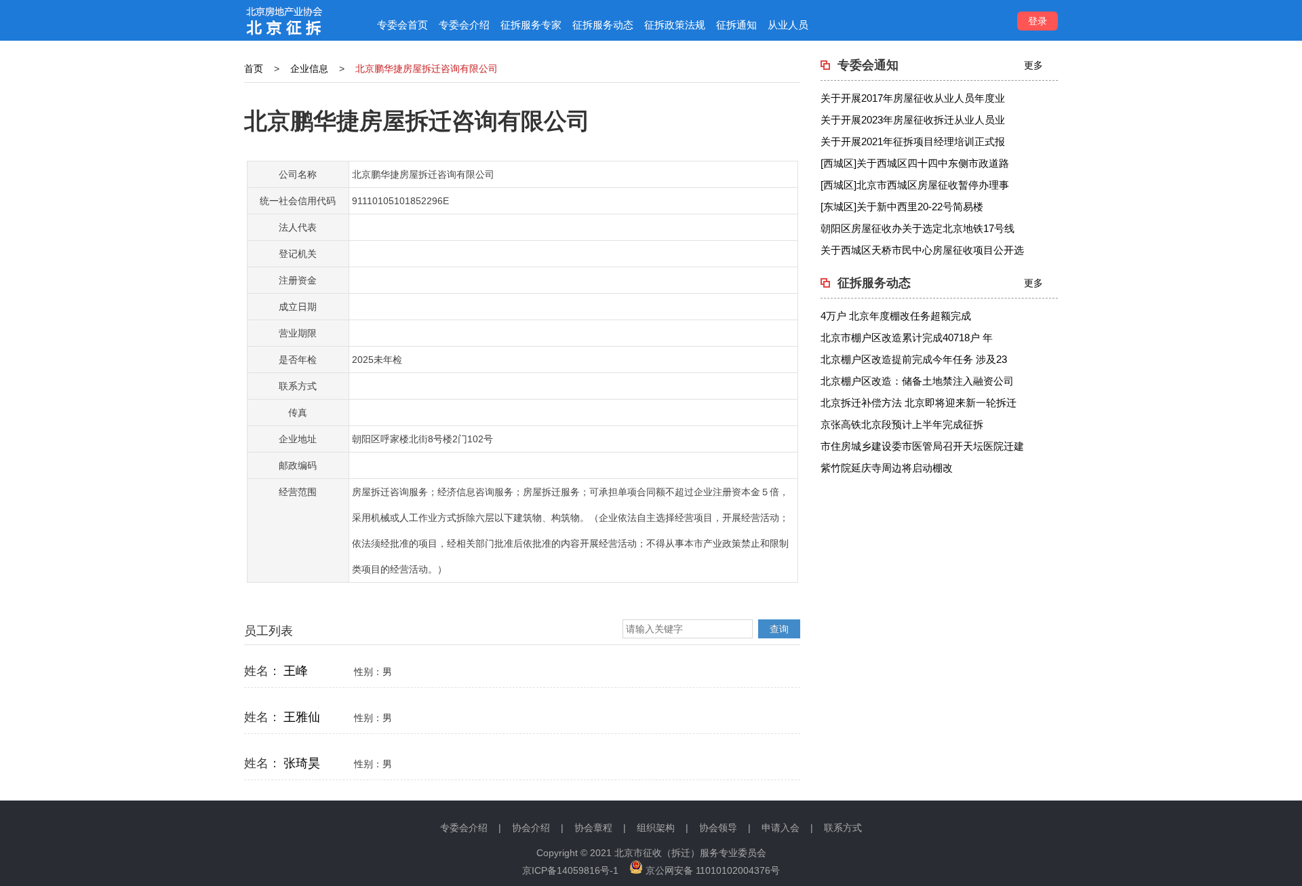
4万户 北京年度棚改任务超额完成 (896, 316)
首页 (253, 68)
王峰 (295, 671)
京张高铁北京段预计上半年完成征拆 (902, 424)
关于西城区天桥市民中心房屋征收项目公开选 (922, 250)
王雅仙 (301, 717)
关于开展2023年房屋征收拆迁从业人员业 (913, 120)
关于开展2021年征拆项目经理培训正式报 (913, 141)
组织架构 (656, 827)
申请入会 (781, 827)
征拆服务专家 (530, 25)
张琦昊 (301, 763)
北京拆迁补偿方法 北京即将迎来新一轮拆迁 (919, 402)
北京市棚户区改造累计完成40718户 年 (907, 337)
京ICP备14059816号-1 (570, 870)
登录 (1037, 21)
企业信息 (309, 68)
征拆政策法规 (674, 25)
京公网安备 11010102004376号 (711, 870)
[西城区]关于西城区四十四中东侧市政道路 (915, 163)
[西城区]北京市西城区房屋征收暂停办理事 (915, 185)
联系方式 (843, 827)
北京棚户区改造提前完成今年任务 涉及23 (914, 359)
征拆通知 (736, 25)
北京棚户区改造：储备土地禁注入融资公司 (917, 381)
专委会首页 (402, 25)
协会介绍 (531, 827)
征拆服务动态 (602, 25)
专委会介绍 (464, 25)
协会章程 (593, 827)
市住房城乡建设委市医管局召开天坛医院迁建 (922, 446)
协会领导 (718, 827)
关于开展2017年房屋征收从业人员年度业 (913, 98)
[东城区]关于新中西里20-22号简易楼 (902, 206)
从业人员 (788, 25)
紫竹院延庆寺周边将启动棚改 (887, 468)
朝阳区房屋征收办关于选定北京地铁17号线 (917, 228)
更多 (1033, 65)
